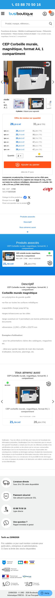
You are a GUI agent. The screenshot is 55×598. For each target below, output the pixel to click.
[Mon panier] (52, 14)
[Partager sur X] (29, 197)
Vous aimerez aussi (27, 227)
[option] (27, 77)
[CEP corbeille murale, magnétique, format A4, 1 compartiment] (8, 256)
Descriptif (28, 222)
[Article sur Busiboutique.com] (17, 200)
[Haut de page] (27, 232)
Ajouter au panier (30, 164)
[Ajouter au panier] (50, 263)
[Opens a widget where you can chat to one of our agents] (45, 593)
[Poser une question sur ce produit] (28, 203)
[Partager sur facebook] (25, 197)
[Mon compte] (45, 14)
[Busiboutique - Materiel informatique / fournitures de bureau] (21, 14)
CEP (8, 189)
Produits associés (27, 217)
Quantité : (11, 156)
